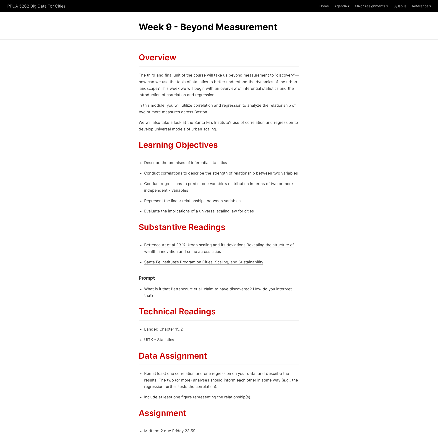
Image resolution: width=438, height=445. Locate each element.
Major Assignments (371, 6)
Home (324, 6)
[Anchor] (135, 57)
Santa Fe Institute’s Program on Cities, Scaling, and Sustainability (203, 262)
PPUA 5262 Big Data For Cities (36, 6)
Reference (421, 6)
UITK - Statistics (159, 339)
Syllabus (400, 6)
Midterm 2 (153, 431)
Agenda (341, 6)
